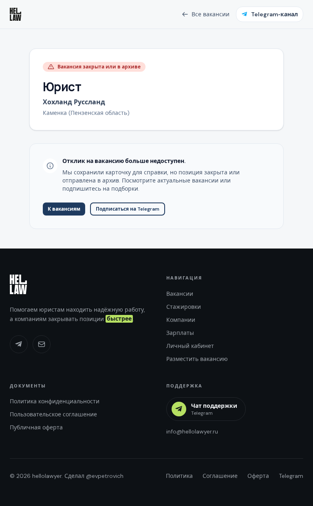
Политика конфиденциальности (54, 401)
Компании (180, 319)
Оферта (258, 476)
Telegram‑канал (274, 14)
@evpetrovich (104, 476)
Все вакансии (210, 14)
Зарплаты (180, 333)
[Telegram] (19, 344)
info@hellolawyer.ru (192, 431)
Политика (179, 476)
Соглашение (220, 476)
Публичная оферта (36, 427)
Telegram (291, 476)
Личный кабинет (190, 346)
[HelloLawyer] (18, 284)
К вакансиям (64, 209)
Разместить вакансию (197, 359)
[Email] (42, 344)
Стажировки (183, 306)
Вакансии (179, 293)
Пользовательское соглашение (53, 414)
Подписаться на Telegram (127, 209)
